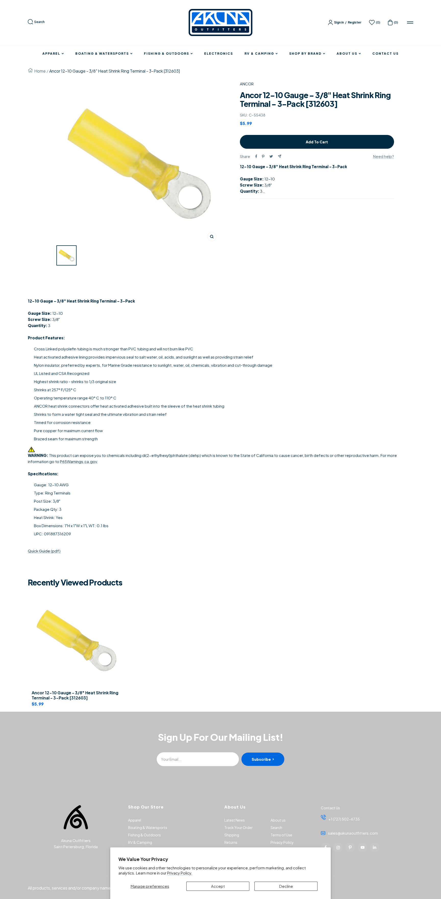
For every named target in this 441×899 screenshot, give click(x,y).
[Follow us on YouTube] (362, 847)
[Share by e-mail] (279, 156)
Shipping (231, 835)
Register (354, 22)
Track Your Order (238, 827)
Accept (218, 886)
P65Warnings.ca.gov (78, 461)
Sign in (339, 22)
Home (40, 71)
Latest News (234, 820)
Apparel (51, 53)
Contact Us (385, 53)
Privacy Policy (282, 842)
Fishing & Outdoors (166, 53)
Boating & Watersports (102, 53)
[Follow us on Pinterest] (350, 847)
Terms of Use (281, 835)
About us (278, 820)
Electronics (218, 53)
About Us (347, 53)
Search (39, 22)
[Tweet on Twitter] (271, 156)
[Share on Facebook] (256, 156)
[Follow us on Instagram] (338, 847)
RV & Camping (259, 53)
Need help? (383, 156)
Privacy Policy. (179, 872)
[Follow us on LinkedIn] (374, 847)
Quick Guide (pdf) (44, 550)
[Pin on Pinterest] (263, 156)
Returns (230, 842)
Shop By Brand (305, 53)
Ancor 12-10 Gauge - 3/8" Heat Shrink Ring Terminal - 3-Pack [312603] (75, 695)
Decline (286, 886)
